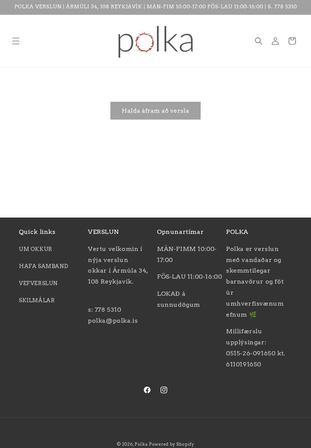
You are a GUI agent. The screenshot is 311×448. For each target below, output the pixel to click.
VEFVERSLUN (38, 283)
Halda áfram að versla (155, 110)
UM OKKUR (35, 249)
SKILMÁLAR (37, 300)
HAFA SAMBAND (43, 266)
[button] (16, 41)
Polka (141, 444)
